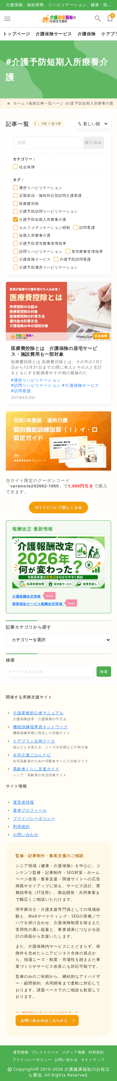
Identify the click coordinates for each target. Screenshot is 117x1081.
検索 (10, 660)
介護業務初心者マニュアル (38, 713)
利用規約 (21, 826)
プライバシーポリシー (34, 818)
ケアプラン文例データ (34, 741)
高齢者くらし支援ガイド (36, 769)
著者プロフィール (30, 810)
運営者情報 (23, 802)
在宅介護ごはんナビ (32, 755)
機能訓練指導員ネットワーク (40, 727)
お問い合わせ (25, 834)
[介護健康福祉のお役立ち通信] (58, 18)
